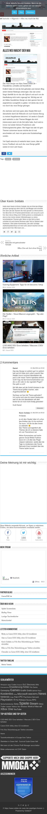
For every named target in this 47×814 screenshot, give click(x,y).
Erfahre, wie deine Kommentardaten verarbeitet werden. (20, 527)
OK (14, 12)
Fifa (31, 687)
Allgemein (15, 19)
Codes (14, 685)
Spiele (24, 703)
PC (21, 696)
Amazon (4, 685)
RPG (34, 700)
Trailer (3, 706)
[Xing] (28, 805)
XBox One (7, 709)
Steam (34, 703)
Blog (8, 159)
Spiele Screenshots (9, 609)
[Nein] (44, 8)
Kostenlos (7, 693)
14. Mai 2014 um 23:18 (37, 368)
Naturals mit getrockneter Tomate (15, 243)
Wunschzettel (6, 620)
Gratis (29, 690)
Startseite (5, 19)
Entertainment (5, 687)
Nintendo (5, 697)
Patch (16, 697)
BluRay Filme (6, 613)
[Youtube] (26, 805)
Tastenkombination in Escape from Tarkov (16, 737)
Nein (21, 12)
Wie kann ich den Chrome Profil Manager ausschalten (20, 745)
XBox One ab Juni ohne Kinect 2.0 (30, 248)
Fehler (26, 687)
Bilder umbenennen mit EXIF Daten (13, 749)
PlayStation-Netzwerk (31, 697)
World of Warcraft (35, 706)
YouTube (17, 709)
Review (29, 700)
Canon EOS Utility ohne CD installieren (22, 634)
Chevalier (5, 652)
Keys (39, 691)
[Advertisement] (23, 181)
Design (16, 159)
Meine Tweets (7, 665)
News (42, 693)
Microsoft (22, 693)
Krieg (15, 694)
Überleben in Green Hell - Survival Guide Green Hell (19, 741)
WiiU (18, 706)
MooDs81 (16, 578)
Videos (14, 707)
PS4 (17, 700)
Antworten (40, 408)
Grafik (23, 690)
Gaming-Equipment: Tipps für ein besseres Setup (23, 285)
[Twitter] (23, 805)
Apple (9, 685)
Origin (12, 697)
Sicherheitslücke (7, 704)
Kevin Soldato (24, 413)
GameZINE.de (7, 596)
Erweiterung (15, 687)
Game (35, 687)
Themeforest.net (31, 432)
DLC (24, 685)
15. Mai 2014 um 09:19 (37, 412)
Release (22, 700)
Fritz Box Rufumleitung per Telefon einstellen (24, 648)
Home (3, 734)
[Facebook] (21, 805)
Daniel (15, 368)
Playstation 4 (8, 699)
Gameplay (5, 690)
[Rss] (19, 805)
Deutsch (19, 685)
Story (41, 704)
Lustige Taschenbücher (10, 616)
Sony (16, 704)
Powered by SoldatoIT (24, 811)
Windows (24, 707)
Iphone (34, 691)
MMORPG (33, 694)
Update (8, 707)
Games (15, 690)
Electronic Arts (33, 685)
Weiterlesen (30, 12)
